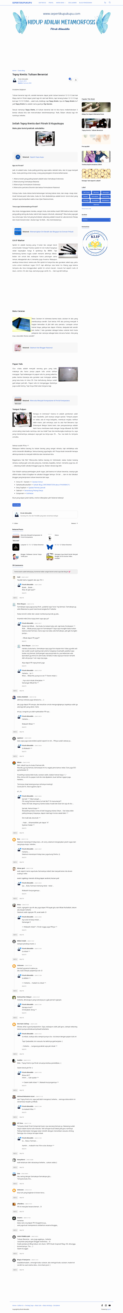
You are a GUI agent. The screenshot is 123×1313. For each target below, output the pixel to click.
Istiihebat (29, 493)
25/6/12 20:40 (38, 917)
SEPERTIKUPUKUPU (22, 2)
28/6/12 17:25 (27, 1217)
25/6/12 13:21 (25, 904)
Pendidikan (95, 200)
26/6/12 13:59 (38, 1138)
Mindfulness (105, 200)
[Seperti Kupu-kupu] (17, 160)
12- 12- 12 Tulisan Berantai (63, 545)
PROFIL (51, 3)
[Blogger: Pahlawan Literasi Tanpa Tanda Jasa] (15, 560)
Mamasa (96, 204)
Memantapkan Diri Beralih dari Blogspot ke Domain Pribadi (51, 232)
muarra (19, 1218)
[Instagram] (106, 1306)
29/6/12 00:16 (35, 1236)
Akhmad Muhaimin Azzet (26, 1096)
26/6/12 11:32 (39, 1096)
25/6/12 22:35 (34, 1024)
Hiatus (57, 535)
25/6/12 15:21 (31, 941)
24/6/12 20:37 (25, 577)
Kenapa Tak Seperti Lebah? (91, 181)
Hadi (18, 577)
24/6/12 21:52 (30, 604)
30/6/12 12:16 (35, 1259)
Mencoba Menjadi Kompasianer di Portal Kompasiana (50, 400)
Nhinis (19, 762)
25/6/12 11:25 (25, 839)
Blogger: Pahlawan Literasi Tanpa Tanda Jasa (31, 555)
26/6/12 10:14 (27, 1060)
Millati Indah (21, 941)
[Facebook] (102, 1306)
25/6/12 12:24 (29, 868)
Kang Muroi (21, 1159)
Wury (19, 905)
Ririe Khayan (21, 604)
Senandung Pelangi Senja (33, 490)
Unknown (20, 965)
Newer (73, 523)
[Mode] (105, 2)
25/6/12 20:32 (38, 883)
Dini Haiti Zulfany (23, 1024)
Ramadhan (95, 196)
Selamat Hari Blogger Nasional (41, 348)
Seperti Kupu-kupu (37, 157)
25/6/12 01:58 (33, 697)
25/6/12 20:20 (38, 745)
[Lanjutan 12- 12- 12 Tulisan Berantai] (15, 550)
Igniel (109, 1309)
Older (16, 523)
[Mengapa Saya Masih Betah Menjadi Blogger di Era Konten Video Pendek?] (49, 560)
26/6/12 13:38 (38, 975)
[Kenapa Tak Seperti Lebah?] (96, 178)
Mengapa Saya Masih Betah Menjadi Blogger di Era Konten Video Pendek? (66, 556)
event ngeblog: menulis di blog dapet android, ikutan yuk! (38, 878)
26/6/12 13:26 (38, 948)
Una (18, 1173)
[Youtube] (110, 1306)
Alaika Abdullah (22, 697)
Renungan (106, 192)
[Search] (110, 2)
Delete (22, 598)
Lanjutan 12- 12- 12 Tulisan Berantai (32, 545)
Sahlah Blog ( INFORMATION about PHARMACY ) (51, 485)
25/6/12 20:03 (38, 584)
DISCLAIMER (72, 3)
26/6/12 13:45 (38, 1004)
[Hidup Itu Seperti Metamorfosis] (96, 111)
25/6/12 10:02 (26, 762)
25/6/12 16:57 (36, 997)
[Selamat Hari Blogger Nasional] (17, 350)
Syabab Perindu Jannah (37, 487)
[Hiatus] (49, 540)
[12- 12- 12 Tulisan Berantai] (49, 550)
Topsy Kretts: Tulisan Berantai (92, 130)
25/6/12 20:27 (38, 849)
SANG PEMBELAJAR (23, 1236)
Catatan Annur (37, 482)
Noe (18, 839)
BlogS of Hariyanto (23, 1260)
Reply (15, 598)
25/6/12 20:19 (38, 716)
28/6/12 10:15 (28, 1204)
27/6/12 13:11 (28, 1190)
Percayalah (85, 146)
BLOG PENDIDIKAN (85, 3)
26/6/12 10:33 (38, 670)
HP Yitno (20, 1123)
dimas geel (21, 868)
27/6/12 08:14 (24, 1173)
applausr (20, 738)
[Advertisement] (61, 52)
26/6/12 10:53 (38, 1072)
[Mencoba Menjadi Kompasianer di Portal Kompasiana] (17, 403)
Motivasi (96, 192)
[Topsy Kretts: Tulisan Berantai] (96, 127)
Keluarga (86, 200)
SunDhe (19, 1060)
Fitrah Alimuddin (27, 584)
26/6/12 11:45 (28, 1123)
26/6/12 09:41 (35, 645)
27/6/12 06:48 (30, 1159)
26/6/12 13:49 (38, 1106)
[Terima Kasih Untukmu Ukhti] (96, 162)
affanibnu (20, 1204)
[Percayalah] (96, 144)
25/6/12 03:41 (28, 738)
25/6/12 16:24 (28, 965)
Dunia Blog (16, 505)
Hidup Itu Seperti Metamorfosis (93, 114)
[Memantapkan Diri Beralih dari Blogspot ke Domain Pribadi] (17, 234)
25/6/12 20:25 (38, 796)
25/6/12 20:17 (38, 623)
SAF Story (86, 192)
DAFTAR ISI (42, 3)
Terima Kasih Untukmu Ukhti (92, 164)
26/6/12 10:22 (38, 1033)
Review (85, 196)
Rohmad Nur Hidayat (24, 997)
